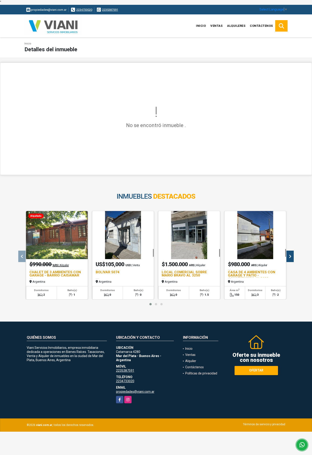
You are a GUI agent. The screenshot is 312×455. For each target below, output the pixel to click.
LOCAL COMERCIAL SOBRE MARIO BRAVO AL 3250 (184, 273)
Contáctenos (261, 25)
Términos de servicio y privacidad (264, 424)
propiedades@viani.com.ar (135, 391)
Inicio (201, 25)
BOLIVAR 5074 (107, 272)
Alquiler (190, 361)
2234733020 (84, 9)
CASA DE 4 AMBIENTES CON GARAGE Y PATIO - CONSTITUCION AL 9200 (251, 275)
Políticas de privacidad (201, 373)
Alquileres (236, 25)
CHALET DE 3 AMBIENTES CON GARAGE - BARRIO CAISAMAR (55, 273)
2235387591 (110, 9)
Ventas (216, 25)
